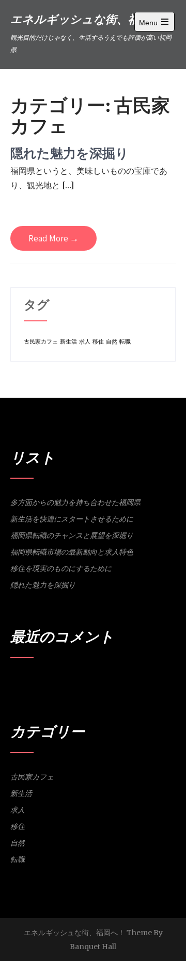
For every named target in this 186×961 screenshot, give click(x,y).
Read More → (53, 238)
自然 (111, 341)
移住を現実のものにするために (61, 568)
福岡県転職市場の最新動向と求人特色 (71, 552)
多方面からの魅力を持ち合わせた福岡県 (75, 502)
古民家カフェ (41, 341)
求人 (84, 341)
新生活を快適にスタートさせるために (71, 519)
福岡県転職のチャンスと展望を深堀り (71, 535)
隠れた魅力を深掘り (69, 152)
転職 (125, 341)
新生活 (68, 341)
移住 (98, 341)
